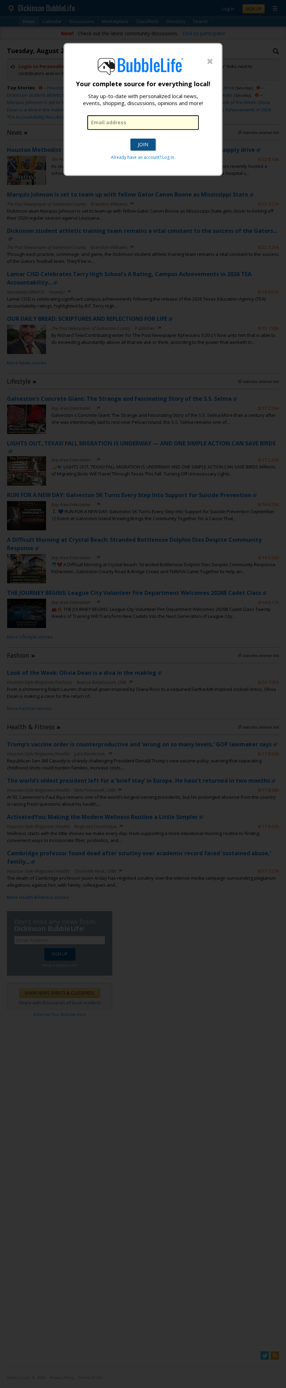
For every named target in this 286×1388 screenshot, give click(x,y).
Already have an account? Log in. (143, 157)
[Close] (210, 62)
